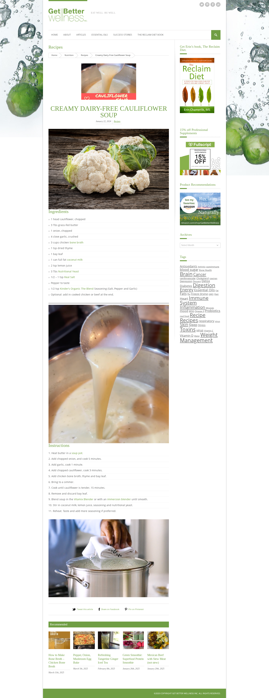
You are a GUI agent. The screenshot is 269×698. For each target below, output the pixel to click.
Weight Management (199, 337)
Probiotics (212, 310)
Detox (206, 281)
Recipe (198, 314)
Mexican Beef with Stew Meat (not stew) (156, 658)
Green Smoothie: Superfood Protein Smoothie (133, 658)
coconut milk (75, 259)
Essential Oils (99, 34)
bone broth (76, 242)
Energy (186, 290)
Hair (216, 294)
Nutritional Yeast (68, 271)
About (67, 34)
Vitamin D (186, 335)
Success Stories (122, 34)
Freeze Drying (199, 294)
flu (188, 294)
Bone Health (205, 270)
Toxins (188, 329)
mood (184, 311)
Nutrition (69, 55)
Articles (81, 34)
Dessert (197, 281)
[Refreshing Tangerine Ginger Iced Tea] (108, 648)
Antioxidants (188, 266)
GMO (211, 294)
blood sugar (189, 269)
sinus (217, 321)
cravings (213, 278)
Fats (183, 293)
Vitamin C (208, 330)
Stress (202, 325)
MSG (191, 311)
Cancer (199, 274)
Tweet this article (85, 609)
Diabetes (186, 286)
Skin (184, 324)
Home (54, 34)
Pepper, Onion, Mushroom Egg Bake (82, 658)
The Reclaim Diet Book (150, 34)
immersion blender (119, 499)
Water (197, 336)
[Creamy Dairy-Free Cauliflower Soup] (108, 81)
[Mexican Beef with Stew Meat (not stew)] (158, 648)
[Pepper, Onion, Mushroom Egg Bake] (84, 648)
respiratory (206, 321)
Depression (186, 281)
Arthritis (202, 266)
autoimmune (212, 266)
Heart (184, 298)
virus (199, 330)
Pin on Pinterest (136, 609)
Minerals (210, 308)
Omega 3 (199, 311)
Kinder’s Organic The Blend (77, 288)
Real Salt (69, 277)
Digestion (204, 285)
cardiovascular (188, 278)
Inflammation (192, 307)
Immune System (194, 300)
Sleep (193, 325)
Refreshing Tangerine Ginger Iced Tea (108, 658)
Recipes (55, 47)
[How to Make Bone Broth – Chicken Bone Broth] (59, 648)
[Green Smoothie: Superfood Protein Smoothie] (133, 648)
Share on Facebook (110, 609)
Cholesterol (202, 278)
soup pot (77, 453)
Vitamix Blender (83, 499)
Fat (217, 290)
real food (184, 316)
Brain (186, 273)
